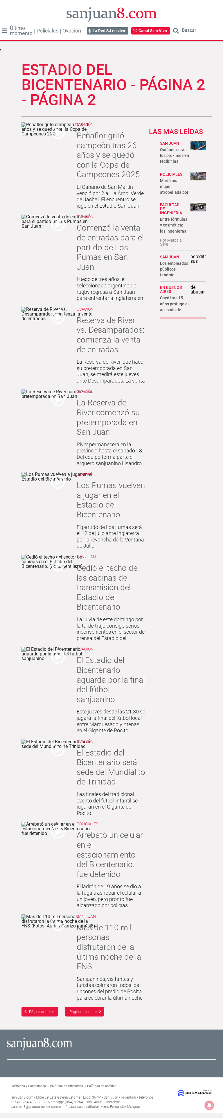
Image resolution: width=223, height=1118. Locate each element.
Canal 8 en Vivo (153, 30)
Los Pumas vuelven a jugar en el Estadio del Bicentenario (111, 500)
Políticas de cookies (101, 1086)
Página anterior (41, 1012)
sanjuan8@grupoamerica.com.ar (36, 1107)
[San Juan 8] (39, 1049)
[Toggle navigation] (4, 30)
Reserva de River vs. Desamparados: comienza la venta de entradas (110, 335)
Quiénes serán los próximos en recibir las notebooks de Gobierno (174, 161)
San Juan (86, 557)
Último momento (21, 31)
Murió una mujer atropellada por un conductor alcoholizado (174, 192)
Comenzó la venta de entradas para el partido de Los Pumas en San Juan (110, 247)
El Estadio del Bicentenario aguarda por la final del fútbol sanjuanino (111, 679)
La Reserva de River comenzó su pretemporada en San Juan (108, 417)
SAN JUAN (169, 143)
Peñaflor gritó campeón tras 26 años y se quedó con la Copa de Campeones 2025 (108, 155)
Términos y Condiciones (28, 1086)
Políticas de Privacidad (66, 1086)
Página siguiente (83, 1012)
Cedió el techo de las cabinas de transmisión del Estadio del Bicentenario (107, 587)
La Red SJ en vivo (109, 30)
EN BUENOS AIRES (171, 289)
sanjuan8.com (22, 1097)
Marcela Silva (171, 242)
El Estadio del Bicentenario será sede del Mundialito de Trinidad (111, 767)
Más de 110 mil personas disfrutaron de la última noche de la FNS (109, 947)
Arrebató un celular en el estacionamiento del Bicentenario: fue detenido (110, 854)
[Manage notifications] (209, 1105)
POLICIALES (171, 174)
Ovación (71, 30)
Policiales (47, 30)
